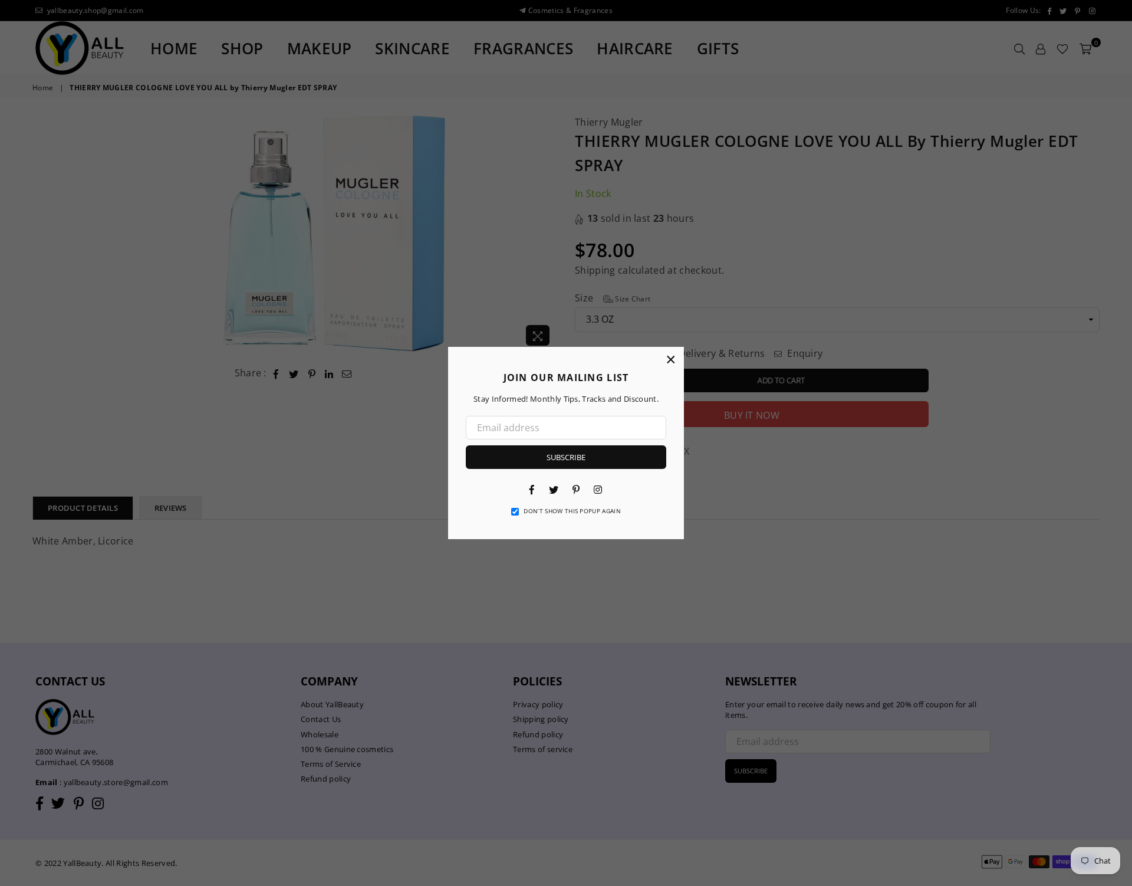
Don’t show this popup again (572, 511)
